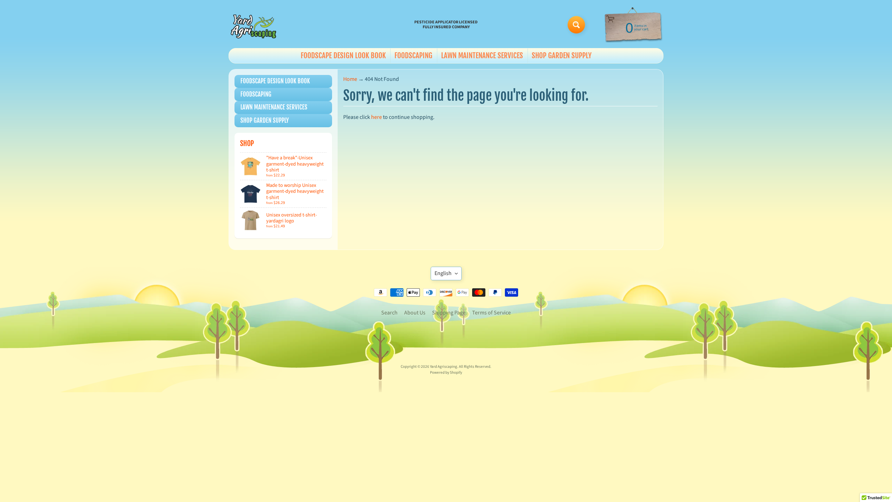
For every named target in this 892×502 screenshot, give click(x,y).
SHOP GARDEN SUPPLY (562, 55)
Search (389, 313)
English (443, 273)
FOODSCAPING (413, 55)
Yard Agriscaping (443, 366)
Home (350, 79)
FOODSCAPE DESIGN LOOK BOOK (343, 55)
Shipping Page (449, 313)
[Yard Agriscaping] (255, 24)
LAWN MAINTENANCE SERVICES (482, 55)
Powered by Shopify (446, 372)
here (376, 117)
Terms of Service (491, 313)
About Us (414, 313)
